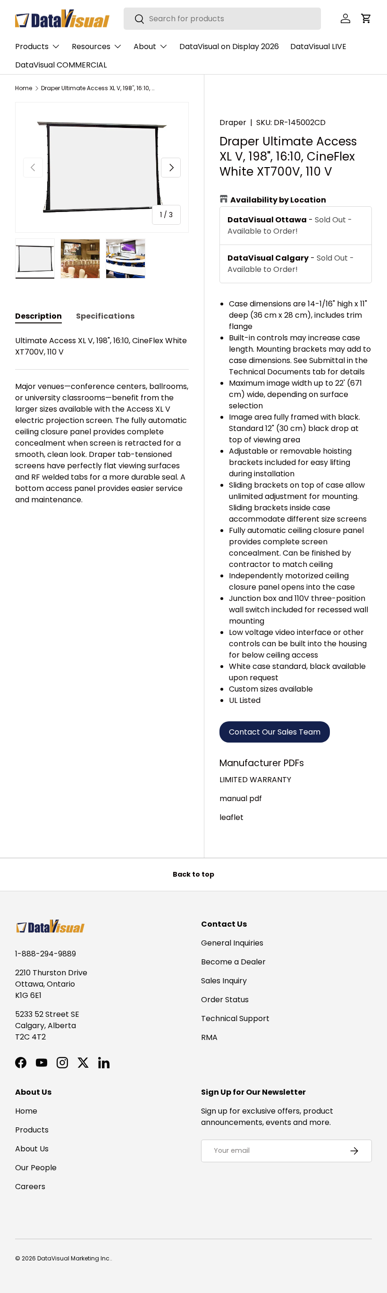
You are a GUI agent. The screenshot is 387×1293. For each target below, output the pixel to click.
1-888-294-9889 (45, 953)
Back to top (193, 874)
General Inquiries (232, 943)
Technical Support (235, 1018)
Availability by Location (278, 199)
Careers (30, 1186)
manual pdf (240, 798)
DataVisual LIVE (318, 46)
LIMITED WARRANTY (255, 779)
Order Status (225, 999)
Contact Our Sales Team (274, 732)
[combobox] (222, 19)
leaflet (231, 817)
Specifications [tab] (105, 316)
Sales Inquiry (224, 980)
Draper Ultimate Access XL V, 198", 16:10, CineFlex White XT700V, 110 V (97, 88)
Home (23, 88)
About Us (32, 1148)
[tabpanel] (102, 420)
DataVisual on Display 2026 (229, 46)
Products (32, 1129)
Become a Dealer (233, 961)
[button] (366, 18)
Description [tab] (38, 316)
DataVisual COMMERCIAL (61, 64)
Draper (232, 122)
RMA (209, 1037)
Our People (36, 1167)
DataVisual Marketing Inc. (74, 1258)
